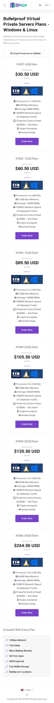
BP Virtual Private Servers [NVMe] (25, 53)
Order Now (27, 141)
